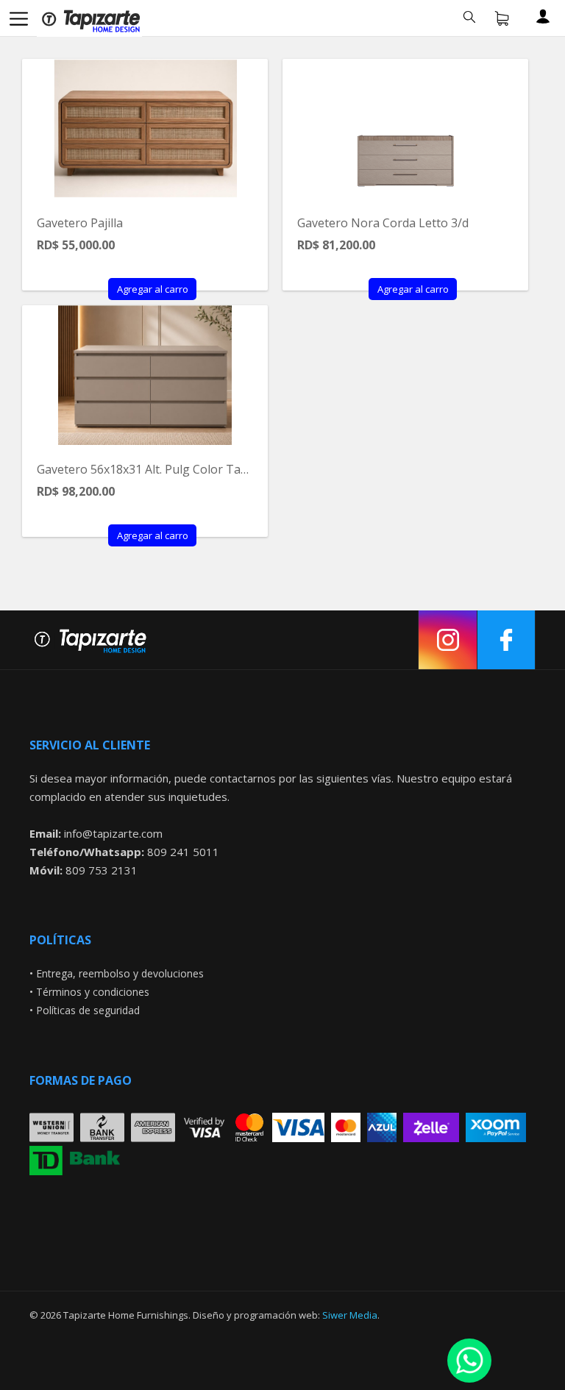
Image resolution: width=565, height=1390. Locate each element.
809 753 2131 (101, 870)
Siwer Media (349, 1315)
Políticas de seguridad (88, 1010)
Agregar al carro (152, 289)
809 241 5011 (183, 851)
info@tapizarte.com (113, 833)
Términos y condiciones (92, 992)
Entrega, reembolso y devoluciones (120, 973)
